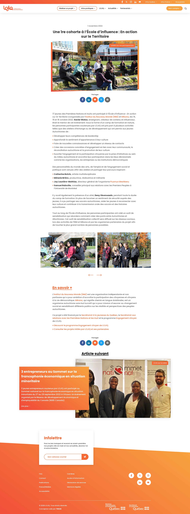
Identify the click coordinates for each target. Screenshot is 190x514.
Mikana (125, 116)
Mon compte (174, 8)
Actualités (112, 8)
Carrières (71, 474)
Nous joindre (180, 2)
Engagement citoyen (126, 318)
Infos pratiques (87, 8)
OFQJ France (165, 2)
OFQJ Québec (150, 2)
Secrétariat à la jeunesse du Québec (99, 315)
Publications (44, 482)
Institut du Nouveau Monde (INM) (102, 116)
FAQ (40, 474)
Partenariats (125, 8)
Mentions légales (74, 487)
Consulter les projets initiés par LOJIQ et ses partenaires (81, 329)
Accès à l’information (75, 478)
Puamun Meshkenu (119, 181)
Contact (42, 478)
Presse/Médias (45, 487)
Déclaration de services (76, 482)
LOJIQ (101, 8)
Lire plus (24, 406)
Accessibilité (44, 491)
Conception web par (50, 509)
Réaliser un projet (66, 8)
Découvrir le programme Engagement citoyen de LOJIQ (81, 325)
